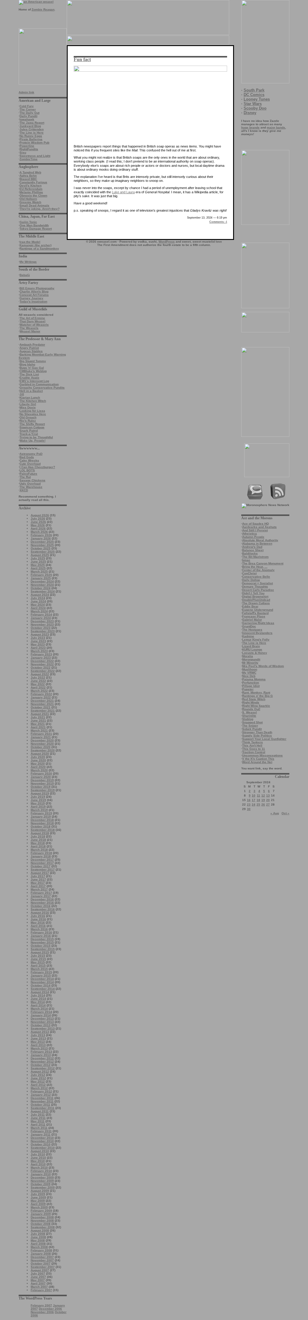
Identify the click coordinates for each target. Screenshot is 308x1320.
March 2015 (39, 969)
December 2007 (42, 1257)
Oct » (285, 813)
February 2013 (41, 1051)
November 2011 (42, 1101)
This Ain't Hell (252, 745)
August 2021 (40, 714)
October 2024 (41, 588)
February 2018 (41, 853)
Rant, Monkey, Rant (256, 692)
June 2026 (38, 521)
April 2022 (38, 687)
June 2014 (38, 998)
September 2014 (43, 988)
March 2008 (39, 1247)
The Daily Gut (29, 112)
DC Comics (254, 94)
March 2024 (39, 611)
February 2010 (41, 1170)
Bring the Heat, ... (254, 566)
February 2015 (41, 972)
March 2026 (39, 531)
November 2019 (42, 783)
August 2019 (40, 793)
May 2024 (38, 604)
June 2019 (38, 800)
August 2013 (40, 1031)
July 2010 (38, 1154)
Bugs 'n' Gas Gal (32, 367)
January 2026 (41, 538)
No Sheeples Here (33, 414)
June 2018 (38, 839)
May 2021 (38, 723)
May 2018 (38, 843)
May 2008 (38, 1240)
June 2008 (38, 1237)
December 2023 (42, 621)
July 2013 (38, 1035)
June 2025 (38, 561)
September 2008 (43, 1227)
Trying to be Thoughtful (36, 437)
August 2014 (40, 992)
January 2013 (41, 1055)
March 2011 (39, 1127)
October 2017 (41, 866)
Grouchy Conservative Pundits (42, 387)
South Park (254, 90)
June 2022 (38, 680)
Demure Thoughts (255, 586)
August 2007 (40, 1270)
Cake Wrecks (29, 460)
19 (263, 800)
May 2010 (38, 1161)
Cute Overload (30, 463)
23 (249, 804)
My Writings (28, 261)
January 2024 (41, 618)
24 (253, 804)
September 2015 (43, 949)
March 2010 (39, 1167)
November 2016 (42, 902)
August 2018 (40, 833)
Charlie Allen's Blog (34, 291)
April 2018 (38, 846)
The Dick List (29, 374)
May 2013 (38, 1041)
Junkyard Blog (30, 126)
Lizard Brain (251, 646)
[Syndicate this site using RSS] (278, 498)
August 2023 (40, 634)
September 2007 (43, 1267)
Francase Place (253, 616)
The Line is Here (32, 132)
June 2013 (38, 1038)
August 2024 (40, 594)
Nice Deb (248, 676)
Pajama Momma (254, 679)
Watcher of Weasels (34, 324)
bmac (246, 560)
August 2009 (40, 1190)
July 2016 (38, 916)
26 (263, 804)
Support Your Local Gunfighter (264, 739)
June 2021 (38, 720)
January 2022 (41, 697)
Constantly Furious (33, 182)
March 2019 (39, 810)
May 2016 (38, 922)
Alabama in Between (257, 543)
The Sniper (250, 725)
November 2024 (42, 584)
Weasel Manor (30, 331)
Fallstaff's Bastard (255, 613)
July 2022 (38, 677)
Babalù (25, 275)
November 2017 (42, 863)
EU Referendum (31, 189)
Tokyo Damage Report (36, 228)
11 (258, 795)
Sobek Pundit (252, 729)
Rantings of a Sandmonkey (39, 248)
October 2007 (41, 1263)
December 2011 (42, 1098)
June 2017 (38, 879)
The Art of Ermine (32, 318)
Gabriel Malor (252, 619)
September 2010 (43, 1147)
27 (268, 804)
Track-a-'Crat (29, 434)
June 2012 (38, 1078)
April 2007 (38, 1283)
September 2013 (43, 1028)
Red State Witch (253, 699)
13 (268, 795)
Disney (250, 112)
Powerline (27, 146)
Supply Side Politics (257, 735)
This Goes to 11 (253, 748)
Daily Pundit (28, 116)
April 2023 (38, 647)
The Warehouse (31, 487)
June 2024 (38, 601)
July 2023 (38, 637)
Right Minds (250, 702)
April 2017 (38, 886)
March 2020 (39, 770)
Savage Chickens (32, 480)
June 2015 (38, 959)
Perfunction (250, 682)
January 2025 (41, 578)
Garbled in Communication (39, 384)
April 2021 (38, 727)
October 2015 (41, 945)
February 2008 (41, 1250)
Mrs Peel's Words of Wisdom (263, 666)
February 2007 (41, 1290)
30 (249, 809)
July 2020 (38, 757)
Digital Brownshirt (255, 596)
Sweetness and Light (35, 155)
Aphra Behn (28, 175)
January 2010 (41, 1174)
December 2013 (42, 1018)
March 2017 (39, 889)
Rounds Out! (251, 709)
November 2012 (42, 1061)
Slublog (247, 719)
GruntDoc (249, 626)
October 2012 (41, 1065)
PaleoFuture (28, 473)
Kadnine (248, 636)
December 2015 (42, 939)
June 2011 (38, 1118)
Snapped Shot (252, 722)
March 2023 (39, 651)
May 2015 (38, 962)
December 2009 (42, 1177)
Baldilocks (250, 553)
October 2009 (41, 1184)
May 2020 (38, 763)
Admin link (26, 92)
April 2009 (38, 1204)
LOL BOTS (27, 470)
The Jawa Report (32, 122)
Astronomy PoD (31, 453)
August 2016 (40, 912)
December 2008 (42, 1217)
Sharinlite (249, 715)
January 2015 (41, 975)
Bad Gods (27, 457)
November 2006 (42, 1312)
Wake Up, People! (32, 440)
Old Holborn (28, 198)
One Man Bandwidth (34, 225)
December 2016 (42, 899)
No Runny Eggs (31, 136)
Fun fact (82, 59)
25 (258, 804)
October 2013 (41, 1025)
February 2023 (41, 654)
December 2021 (42, 700)
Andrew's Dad (252, 546)
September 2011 (42, 1108)
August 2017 (40, 872)
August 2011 (40, 1111)
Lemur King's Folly (256, 639)
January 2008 (41, 1253)
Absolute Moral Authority (260, 540)
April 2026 (38, 528)
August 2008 (40, 1230)
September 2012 (43, 1068)
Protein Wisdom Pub (34, 142)
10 (253, 795)
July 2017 (38, 876)
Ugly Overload (30, 483)
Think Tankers (252, 742)
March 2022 (39, 690)
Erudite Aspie (29, 377)
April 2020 (38, 767)
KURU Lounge (252, 649)
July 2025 (38, 558)
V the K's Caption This (258, 758)
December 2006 (50, 1308)
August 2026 (40, 515)
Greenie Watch (30, 202)
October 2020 (41, 747)
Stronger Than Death (257, 732)
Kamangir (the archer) (35, 245)
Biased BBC (28, 179)
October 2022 (41, 667)
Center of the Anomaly (258, 570)
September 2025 (43, 551)
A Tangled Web (30, 172)
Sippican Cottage (32, 427)
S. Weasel (249, 712)
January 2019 (41, 816)
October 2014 (41, 985)
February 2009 (41, 1210)
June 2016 (38, 919)
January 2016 (41, 935)
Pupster (248, 689)
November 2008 (42, 1220)
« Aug (274, 813)
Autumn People (253, 537)
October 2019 (41, 786)
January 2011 (41, 1134)
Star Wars (253, 103)
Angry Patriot (29, 347)
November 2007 (42, 1260)
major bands (276, 127)
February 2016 (41, 932)
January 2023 (41, 657)
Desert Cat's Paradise (258, 590)
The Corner (28, 109)
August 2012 (40, 1071)
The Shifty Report (32, 424)
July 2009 (38, 1194)
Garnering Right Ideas (258, 623)
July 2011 (38, 1114)
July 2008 (38, 1233)
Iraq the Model (30, 242)
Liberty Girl (28, 404)
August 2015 (40, 952)
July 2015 (38, 955)
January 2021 (41, 737)
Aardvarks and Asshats (259, 527)
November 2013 (42, 1021)
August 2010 (40, 1151)
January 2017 (41, 896)
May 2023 (38, 644)
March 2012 (39, 1088)
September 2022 (43, 670)
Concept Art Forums (34, 295)
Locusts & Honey (254, 652)
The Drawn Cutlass (256, 603)
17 (253, 800)
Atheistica (249, 533)
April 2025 (38, 568)
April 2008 (38, 1243)
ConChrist (249, 573)
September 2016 (43, 909)
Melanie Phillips (31, 192)
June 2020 (38, 760)
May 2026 (38, 525)
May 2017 (38, 882)
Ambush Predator (32, 344)
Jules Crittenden (32, 129)
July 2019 (38, 796)
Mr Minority (250, 662)
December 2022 (42, 661)
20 (268, 800)
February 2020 (41, 773)
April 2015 (38, 965)
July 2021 (38, 717)
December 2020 (42, 740)
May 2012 (38, 1081)
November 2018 (42, 823)
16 (249, 800)
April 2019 (38, 806)
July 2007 (38, 1273)
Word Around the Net (257, 762)
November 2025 (42, 545)
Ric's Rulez (28, 420)
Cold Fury (27, 106)
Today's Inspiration (33, 301)
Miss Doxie (28, 407)
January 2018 (41, 856)
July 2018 (38, 836)
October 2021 (41, 707)
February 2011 (41, 1131)
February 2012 (41, 1091)
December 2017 (42, 859)
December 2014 (42, 978)
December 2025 (42, 541)
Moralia (247, 656)
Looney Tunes (257, 99)
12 (263, 795)
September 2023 (43, 631)
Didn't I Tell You (253, 593)
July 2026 (38, 518)
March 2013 (39, 1048)
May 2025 (38, 565)
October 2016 (41, 906)
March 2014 (39, 1008)
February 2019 (41, 813)
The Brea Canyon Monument (262, 563)
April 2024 (38, 608)
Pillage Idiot (251, 686)
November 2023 (42, 624)
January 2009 (41, 1214)
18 (258, 800)
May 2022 (38, 684)
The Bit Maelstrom (255, 556)
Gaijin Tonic (28, 222)
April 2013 (38, 1045)
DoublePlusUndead (256, 599)
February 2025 (41, 574)
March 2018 (39, 849)
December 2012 (42, 1058)
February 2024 (41, 614)
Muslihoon (249, 669)
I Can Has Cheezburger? (37, 467)
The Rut (25, 477)
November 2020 (42, 743)
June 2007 (38, 1276)
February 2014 (41, 1012)
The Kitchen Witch (33, 400)
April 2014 (38, 1005)
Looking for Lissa (32, 410)
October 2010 (41, 1144)
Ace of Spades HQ (255, 523)
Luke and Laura (123, 192)
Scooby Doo (255, 108)
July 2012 (38, 1074)
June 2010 (38, 1157)
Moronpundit (251, 659)
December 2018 (42, 820)
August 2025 (40, 555)
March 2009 (39, 1207)
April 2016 (38, 925)
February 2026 (41, 535)
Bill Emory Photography (37, 288)
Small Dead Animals (34, 205)
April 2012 (38, 1084)
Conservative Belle (256, 576)
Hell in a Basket (31, 391)
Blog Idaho (27, 364)
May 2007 (38, 1280)
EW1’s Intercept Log (34, 381)
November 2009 (42, 1180)
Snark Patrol (29, 430)
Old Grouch (28, 417)
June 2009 (38, 1197)
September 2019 (43, 790)
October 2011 (40, 1104)
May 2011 (38, 1121)
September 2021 (43, 710)
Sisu (23, 152)
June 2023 (38, 641)
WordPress (167, 241)
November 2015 (42, 942)
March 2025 (39, 571)
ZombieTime (29, 159)
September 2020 (43, 750)
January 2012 (41, 1094)
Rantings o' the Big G (257, 695)
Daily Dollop (251, 580)
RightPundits (29, 149)
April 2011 (38, 1124)
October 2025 (41, 548)
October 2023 (41, 627)
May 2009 (38, 1200)
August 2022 (40, 674)
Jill (22, 394)
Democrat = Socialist (257, 583)
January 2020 (41, 776)
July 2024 (38, 598)
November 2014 (42, 982)
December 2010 (42, 1137)
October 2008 (41, 1223)
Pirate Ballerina (31, 139)
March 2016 (39, 929)
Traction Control (253, 752)
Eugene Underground (257, 609)
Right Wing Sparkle (256, 705)
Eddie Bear (250, 606)
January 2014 (41, 1015)
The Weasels (29, 328)
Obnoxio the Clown (33, 195)
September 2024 (43, 591)
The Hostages (252, 629)
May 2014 (38, 1002)
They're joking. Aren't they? (40, 208)
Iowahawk (27, 119)
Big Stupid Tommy (33, 361)
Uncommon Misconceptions (262, 755)
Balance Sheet (252, 550)
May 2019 (38, 803)
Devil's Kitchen (31, 185)
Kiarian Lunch (30, 397)
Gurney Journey (31, 298)
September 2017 (43, 869)
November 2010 (42, 1141)
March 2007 (39, 1286)
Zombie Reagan (43, 9)
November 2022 (42, 664)
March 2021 (39, 730)
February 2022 (41, 694)
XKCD (24, 490)
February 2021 (41, 733)
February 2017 (41, 892)
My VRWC (249, 672)
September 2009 (43, 1187)
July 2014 (38, 995)
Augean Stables (31, 351)
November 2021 (42, 704)
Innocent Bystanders (257, 633)
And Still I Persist (255, 530)
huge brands (250, 127)
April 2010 (38, 1164)
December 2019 (42, 780)
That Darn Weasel (32, 321)
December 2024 (42, 581)
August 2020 (40, 753)
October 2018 (41, 826)
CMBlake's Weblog (33, 371)
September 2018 (43, 829)
